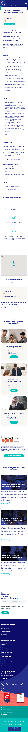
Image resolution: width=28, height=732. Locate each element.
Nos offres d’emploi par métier (7, 709)
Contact (5, 678)
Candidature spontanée (6, 656)
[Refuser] (27, 719)
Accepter (11, 727)
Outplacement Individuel (6, 646)
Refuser (18, 727)
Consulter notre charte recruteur (14, 455)
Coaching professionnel (6, 631)
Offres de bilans (4, 633)
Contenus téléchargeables (6, 665)
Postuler (14, 356)
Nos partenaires (4, 714)
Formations (3, 636)
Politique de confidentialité (14, 730)
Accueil (2, 707)
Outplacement (4, 634)
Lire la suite (6, 503)
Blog (2, 663)
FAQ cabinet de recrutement (6, 717)
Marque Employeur (5, 628)
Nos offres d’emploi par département (8, 712)
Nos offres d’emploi (5, 655)
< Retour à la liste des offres (14, 249)
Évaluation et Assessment (6, 630)
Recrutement (3, 627)
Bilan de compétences (5, 643)
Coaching (3, 644)
